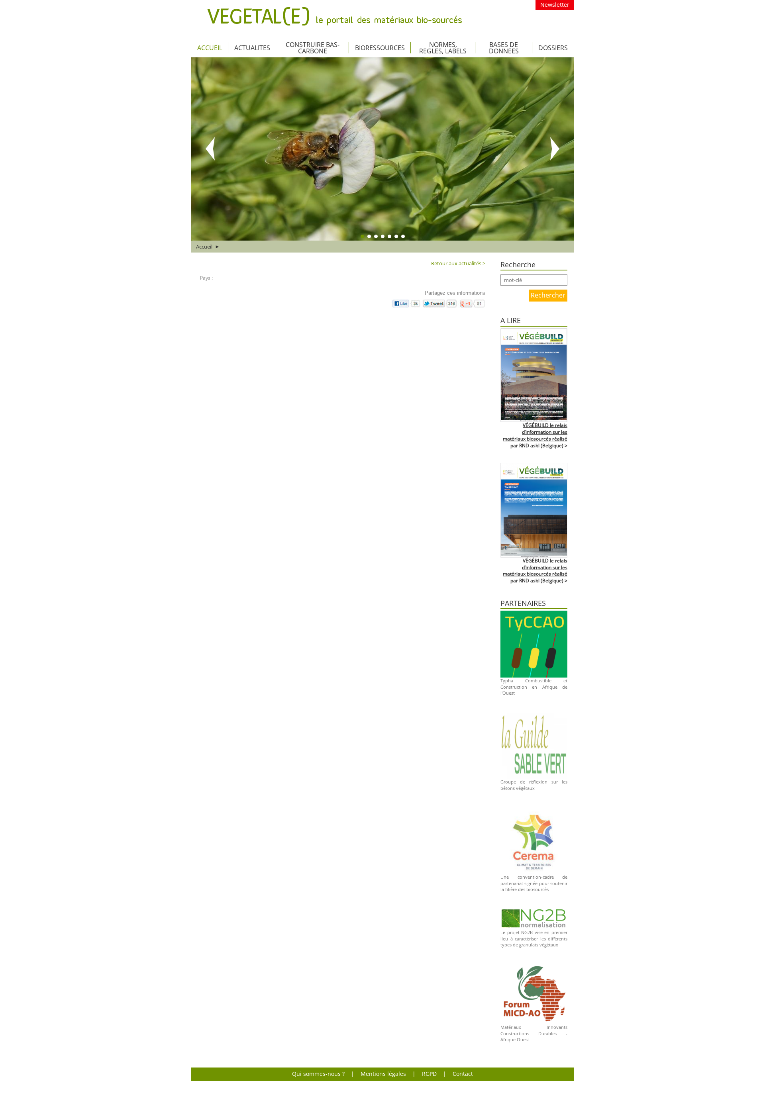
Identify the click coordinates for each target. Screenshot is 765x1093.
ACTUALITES (252, 48)
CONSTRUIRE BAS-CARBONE (312, 47)
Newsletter (554, 4)
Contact (463, 1073)
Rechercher (548, 295)
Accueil (209, 48)
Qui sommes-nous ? (318, 1073)
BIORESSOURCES (380, 48)
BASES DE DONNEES (504, 47)
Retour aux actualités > (458, 263)
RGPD (429, 1073)
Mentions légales (383, 1073)
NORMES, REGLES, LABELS (443, 47)
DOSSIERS (553, 48)
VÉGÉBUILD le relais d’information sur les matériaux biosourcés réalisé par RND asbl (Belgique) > (535, 435)
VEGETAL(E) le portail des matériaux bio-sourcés (334, 16)
